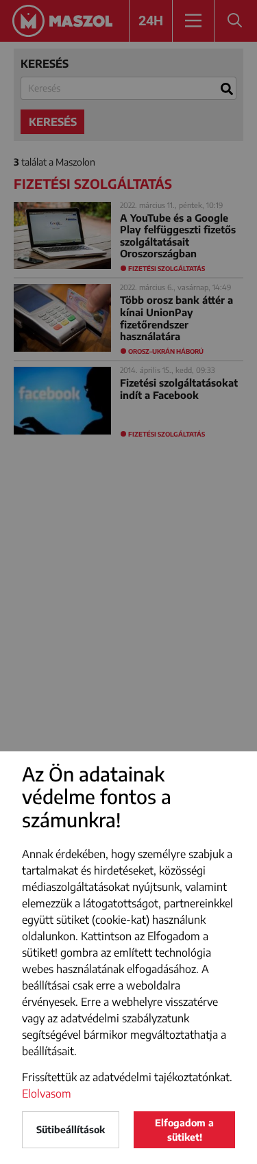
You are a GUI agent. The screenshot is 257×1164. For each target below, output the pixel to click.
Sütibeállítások (70, 1129)
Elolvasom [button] (46, 1093)
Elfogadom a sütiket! (184, 1130)
